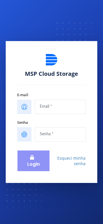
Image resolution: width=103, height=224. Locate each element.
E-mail (22, 94)
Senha (22, 122)
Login (33, 164)
